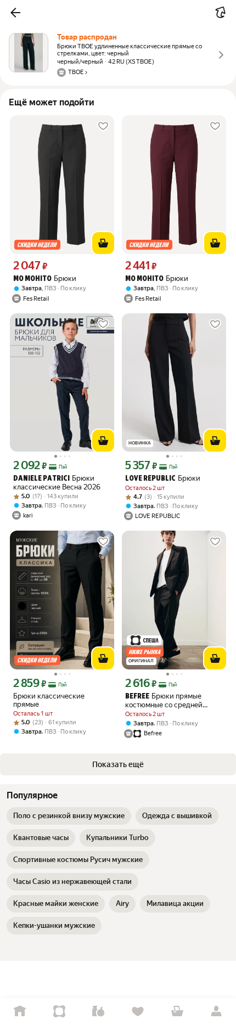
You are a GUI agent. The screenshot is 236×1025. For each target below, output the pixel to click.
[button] (15, 12)
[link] (69, 816)
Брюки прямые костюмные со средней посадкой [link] (164, 700)
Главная (20, 1011)
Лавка (98, 1011)
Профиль (216, 1011)
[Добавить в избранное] (103, 126)
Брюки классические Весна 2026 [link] (56, 482)
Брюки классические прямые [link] (49, 700)
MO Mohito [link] (32, 279)
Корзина (177, 1011)
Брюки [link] (44, 278)
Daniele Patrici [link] (41, 478)
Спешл (59, 1011)
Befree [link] (137, 696)
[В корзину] (103, 243)
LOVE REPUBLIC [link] (150, 478)
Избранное (138, 1011)
